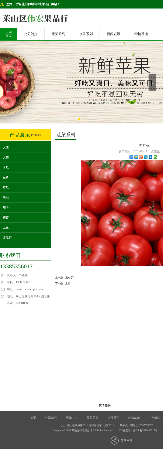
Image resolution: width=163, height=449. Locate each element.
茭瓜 (6, 187)
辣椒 (6, 197)
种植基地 (141, 34)
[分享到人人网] (151, 157)
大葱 (6, 147)
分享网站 (126, 440)
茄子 (6, 207)
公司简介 (31, 34)
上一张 (10, 82)
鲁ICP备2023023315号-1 (146, 430)
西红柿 (7, 237)
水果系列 (86, 34)
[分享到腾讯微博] (146, 157)
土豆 (6, 227)
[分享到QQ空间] (136, 157)
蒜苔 (6, 217)
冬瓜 (6, 167)
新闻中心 (72, 417)
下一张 (153, 82)
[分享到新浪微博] (141, 157)
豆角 (6, 177)
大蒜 (6, 157)
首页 (8, 33)
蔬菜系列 (58, 34)
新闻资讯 (113, 34)
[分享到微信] (155, 157)
